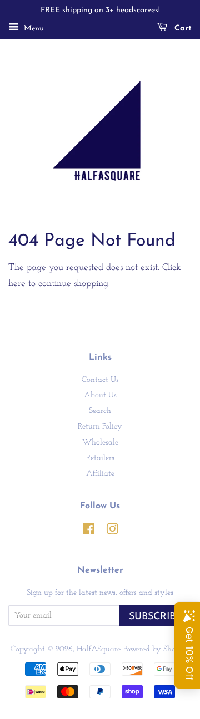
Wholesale (100, 442)
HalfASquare (98, 649)
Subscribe (155, 616)
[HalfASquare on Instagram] (112, 532)
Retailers (100, 458)
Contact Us (100, 380)
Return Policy (100, 426)
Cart (182, 28)
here (17, 283)
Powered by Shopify (156, 649)
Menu (33, 28)
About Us (100, 395)
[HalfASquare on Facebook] (88, 532)
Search (100, 411)
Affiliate (100, 474)
